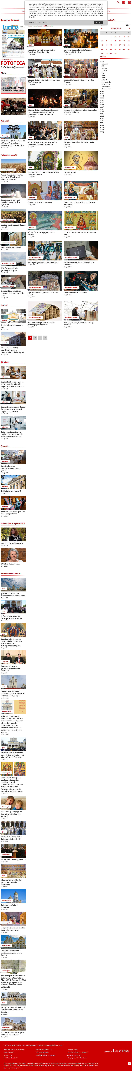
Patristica (32, 197)
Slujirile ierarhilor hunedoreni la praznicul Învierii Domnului (42, 143)
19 (128, 45)
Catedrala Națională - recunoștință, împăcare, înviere (11, 953)
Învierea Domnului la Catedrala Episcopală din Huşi (78, 51)
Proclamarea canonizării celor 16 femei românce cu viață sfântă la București (12, 755)
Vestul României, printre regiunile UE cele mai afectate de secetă (12, 177)
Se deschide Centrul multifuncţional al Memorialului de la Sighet (12, 350)
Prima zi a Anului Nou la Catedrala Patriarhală (11, 838)
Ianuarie (105, 64)
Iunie (104, 75)
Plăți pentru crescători (11, 248)
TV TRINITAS (8, 1055)
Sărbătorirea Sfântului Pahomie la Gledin (79, 143)
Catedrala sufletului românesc (9, 906)
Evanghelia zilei (70, 197)
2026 (102, 62)
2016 (102, 112)
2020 (102, 102)
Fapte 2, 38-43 (70, 172)
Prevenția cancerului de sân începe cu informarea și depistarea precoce (13, 409)
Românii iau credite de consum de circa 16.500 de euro (12, 293)
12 (128, 41)
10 (120, 41)
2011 (101, 123)
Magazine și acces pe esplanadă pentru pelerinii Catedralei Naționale (13, 693)
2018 (102, 107)
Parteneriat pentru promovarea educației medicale (10, 668)
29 (111, 53)
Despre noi (48, 1045)
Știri (3, 588)
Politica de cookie (10, 1045)
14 (106, 45)
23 (115, 49)
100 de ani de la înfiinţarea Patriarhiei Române (13, 1034)
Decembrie (106, 89)
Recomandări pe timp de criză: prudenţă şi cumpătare (41, 324)
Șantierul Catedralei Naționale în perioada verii (13, 595)
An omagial (5, 773)
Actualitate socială (9, 155)
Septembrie (106, 82)
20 (102, 49)
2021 (102, 100)
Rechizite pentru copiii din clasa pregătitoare (13, 513)
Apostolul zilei (69, 167)
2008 (102, 130)
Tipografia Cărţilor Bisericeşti (76, 1058)
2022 (102, 98)
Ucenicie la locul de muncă (75, 293)
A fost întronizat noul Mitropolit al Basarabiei (11, 617)
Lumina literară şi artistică (13, 523)
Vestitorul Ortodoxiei (11, 1058)
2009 (102, 127)
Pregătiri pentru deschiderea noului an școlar (11, 468)
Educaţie (4, 446)
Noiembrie (106, 87)
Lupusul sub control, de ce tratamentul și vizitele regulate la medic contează (12, 384)
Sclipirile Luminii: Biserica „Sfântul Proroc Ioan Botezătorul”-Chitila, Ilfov (13, 143)
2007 (102, 132)
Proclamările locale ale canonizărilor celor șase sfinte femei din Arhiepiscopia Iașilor (11, 642)
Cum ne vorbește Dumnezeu (40, 202)
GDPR (45, 22)
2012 (102, 121)
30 (115, 53)
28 (106, 53)
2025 (102, 91)
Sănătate (5, 362)
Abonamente (57, 1045)
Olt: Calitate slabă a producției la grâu (9, 269)
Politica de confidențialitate (26, 1045)
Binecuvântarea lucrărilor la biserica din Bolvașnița (44, 81)
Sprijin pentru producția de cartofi (13, 226)
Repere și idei (6, 711)
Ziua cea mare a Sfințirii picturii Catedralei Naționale (11, 882)
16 (115, 45)
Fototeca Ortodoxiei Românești (14, 1050)
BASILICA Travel (72, 1050)
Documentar (6, 946)
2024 (102, 93)
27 (102, 53)
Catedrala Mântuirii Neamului (45, 1055)
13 (102, 45)
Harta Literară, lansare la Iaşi (12, 326)
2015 (102, 114)
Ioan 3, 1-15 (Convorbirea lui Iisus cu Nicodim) (79, 203)
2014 (102, 116)
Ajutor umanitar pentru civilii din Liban (43, 294)
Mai (103, 73)
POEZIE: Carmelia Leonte (12, 543)
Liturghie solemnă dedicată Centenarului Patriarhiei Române (13, 1010)
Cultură (4, 305)
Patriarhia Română (42, 1052)
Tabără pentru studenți (11, 491)
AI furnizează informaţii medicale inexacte (79, 263)
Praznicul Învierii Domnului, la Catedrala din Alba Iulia (41, 51)
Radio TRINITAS (9, 1052)
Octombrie (106, 84)
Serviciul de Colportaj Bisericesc (77, 1052)
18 (124, 45)
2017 (102, 109)
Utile (4, 73)
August (104, 80)
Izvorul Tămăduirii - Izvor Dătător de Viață (80, 233)
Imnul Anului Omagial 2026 (13, 860)
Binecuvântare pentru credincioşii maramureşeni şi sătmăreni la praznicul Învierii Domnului (43, 112)
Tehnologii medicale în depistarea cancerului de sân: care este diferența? (12, 434)
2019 (102, 105)
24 (120, 49)
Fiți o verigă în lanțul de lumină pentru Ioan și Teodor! (11, 814)
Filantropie (5, 807)
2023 (102, 96)
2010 (102, 125)
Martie (104, 68)
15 (111, 45)
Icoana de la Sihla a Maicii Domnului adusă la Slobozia (80, 111)
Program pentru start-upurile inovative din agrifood (11, 202)
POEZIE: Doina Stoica (10, 564)
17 (120, 45)
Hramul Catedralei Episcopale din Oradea (79, 81)
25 (124, 49)
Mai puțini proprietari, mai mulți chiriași (79, 324)
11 (124, 41)
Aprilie (104, 71)
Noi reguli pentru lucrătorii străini (43, 262)
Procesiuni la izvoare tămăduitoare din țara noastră (43, 173)
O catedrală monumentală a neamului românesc (13, 929)
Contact (40, 1045)
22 (111, 49)
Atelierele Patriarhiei (74, 1055)
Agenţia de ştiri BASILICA (44, 1050)
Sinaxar (31, 227)
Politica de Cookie (35, 22)
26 (128, 49)
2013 (102, 118)
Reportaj (5, 121)
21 (106, 49)
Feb (103, 66)
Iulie (103, 78)
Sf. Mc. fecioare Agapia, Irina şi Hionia (41, 233)
